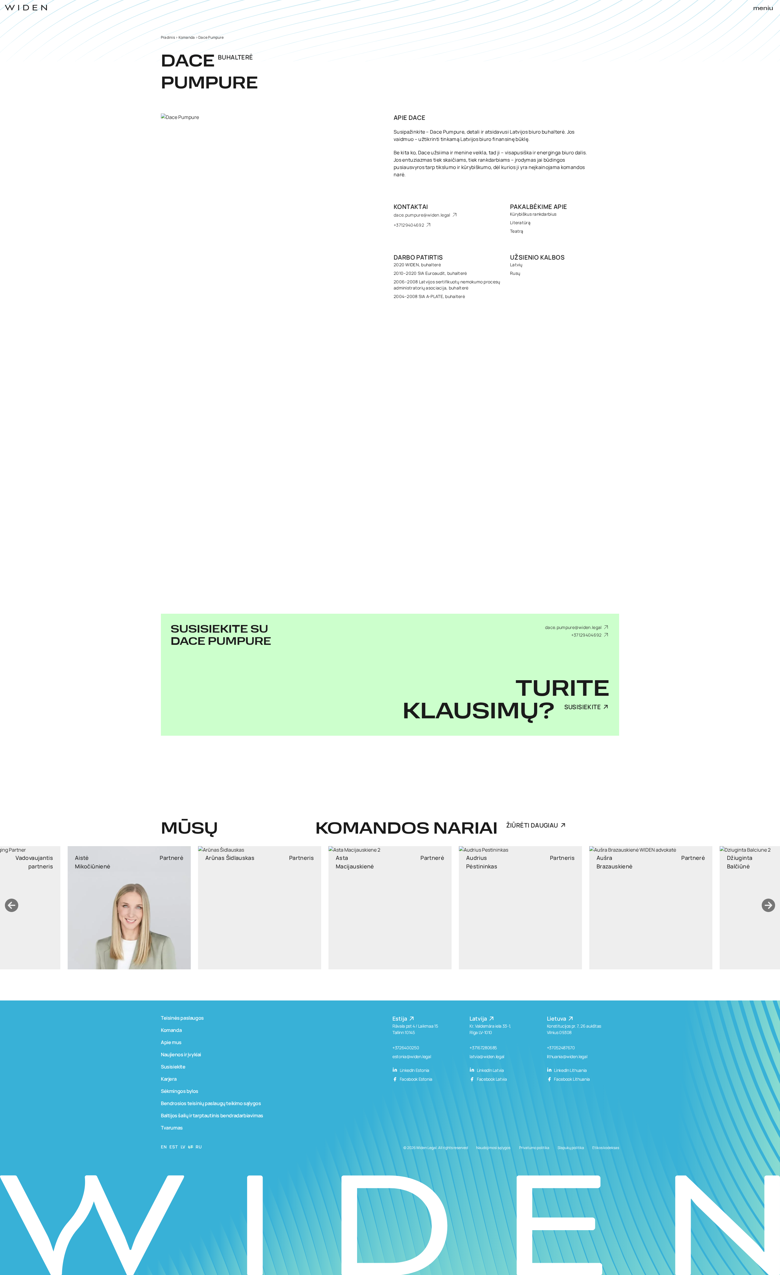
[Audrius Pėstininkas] (332, 907)
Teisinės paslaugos (182, 1018)
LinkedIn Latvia (490, 1070)
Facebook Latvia (491, 1079)
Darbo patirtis (418, 257)
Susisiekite (582, 707)
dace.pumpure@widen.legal (422, 215)
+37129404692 (409, 225)
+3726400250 (405, 1048)
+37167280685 (483, 1048)
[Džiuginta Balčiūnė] (593, 907)
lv (183, 1147)
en (164, 1147)
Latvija (479, 1018)
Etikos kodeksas (605, 1147)
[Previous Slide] (11, 905)
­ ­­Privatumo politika (534, 1147)
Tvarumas (172, 1127)
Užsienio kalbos (537, 257)
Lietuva (557, 1018)
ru (199, 1147)
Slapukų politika (571, 1147)
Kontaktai (411, 207)
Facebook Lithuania (571, 1079)
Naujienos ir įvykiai (181, 1054)
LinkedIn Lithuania (570, 1070)
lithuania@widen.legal (567, 1056)
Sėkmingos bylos (179, 1091)
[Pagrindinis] (26, 7)
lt (190, 1147)
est (173, 1147)
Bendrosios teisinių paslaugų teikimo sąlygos (211, 1103)
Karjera (168, 1079)
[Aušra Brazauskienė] (463, 907)
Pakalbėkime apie (538, 207)
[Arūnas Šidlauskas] (71, 907)
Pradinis (168, 37)
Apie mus (171, 1042)
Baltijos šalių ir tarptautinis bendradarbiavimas (212, 1115)
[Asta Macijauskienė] (202, 907)
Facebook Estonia (415, 1079)
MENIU (763, 8)
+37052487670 (561, 1048)
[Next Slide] (768, 905)
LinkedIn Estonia (414, 1070)
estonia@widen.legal (411, 1056)
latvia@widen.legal (487, 1056)
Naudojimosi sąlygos (493, 1147)
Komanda (187, 37)
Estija (400, 1018)
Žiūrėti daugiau (532, 825)
